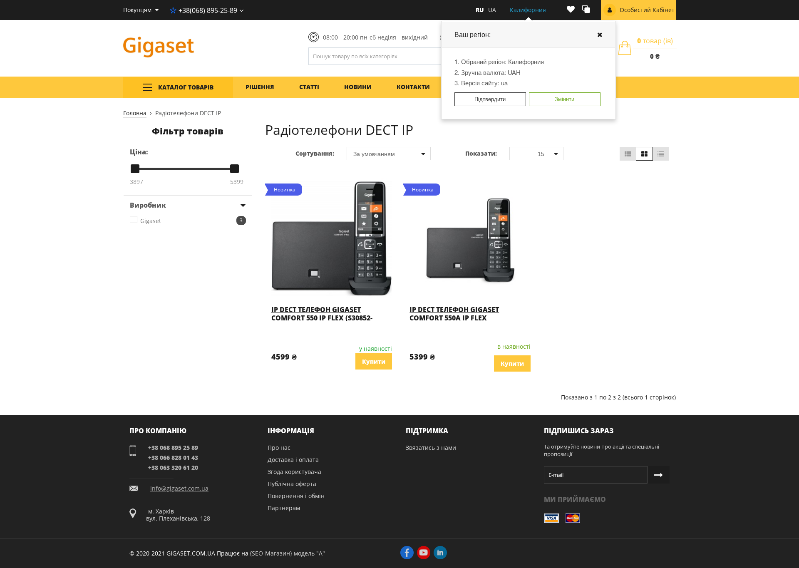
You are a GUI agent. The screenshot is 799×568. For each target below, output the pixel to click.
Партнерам (284, 508)
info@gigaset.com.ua (179, 488)
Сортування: (314, 153)
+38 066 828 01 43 (173, 457)
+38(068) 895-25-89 (208, 10)
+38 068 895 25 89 (173, 447)
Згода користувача (294, 472)
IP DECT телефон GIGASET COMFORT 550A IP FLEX (454, 313)
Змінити (564, 99)
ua (492, 10)
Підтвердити (490, 99)
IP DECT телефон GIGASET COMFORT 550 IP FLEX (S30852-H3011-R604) (321, 318)
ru (480, 10)
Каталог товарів (185, 87)
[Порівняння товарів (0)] (586, 10)
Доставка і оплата (293, 460)
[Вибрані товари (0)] (571, 10)
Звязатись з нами (431, 447)
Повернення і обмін (296, 496)
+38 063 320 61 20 (173, 467)
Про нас (279, 447)
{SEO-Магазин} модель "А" (287, 553)
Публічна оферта (292, 484)
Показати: (481, 153)
